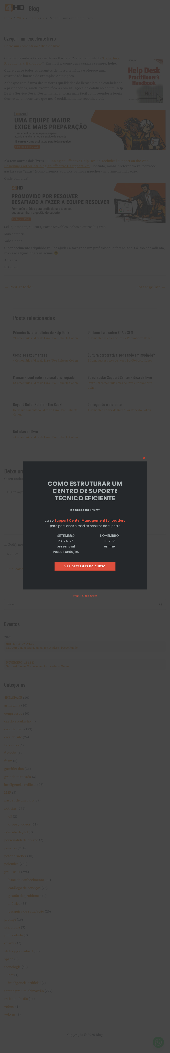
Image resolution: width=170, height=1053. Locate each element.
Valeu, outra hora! (85, 596)
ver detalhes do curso (85, 566)
